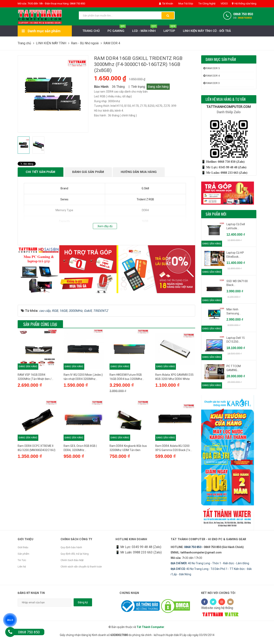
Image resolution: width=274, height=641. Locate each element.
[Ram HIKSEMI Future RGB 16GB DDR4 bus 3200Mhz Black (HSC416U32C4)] (129, 349)
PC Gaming (116, 29)
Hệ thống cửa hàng (245, 3)
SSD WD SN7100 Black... (237, 283)
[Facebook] (204, 602)
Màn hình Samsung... (233, 311)
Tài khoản (167, 3)
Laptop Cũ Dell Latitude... (235, 226)
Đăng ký (83, 602)
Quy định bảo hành (71, 547)
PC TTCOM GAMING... (233, 368)
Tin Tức (22, 560)
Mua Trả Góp (185, 3)
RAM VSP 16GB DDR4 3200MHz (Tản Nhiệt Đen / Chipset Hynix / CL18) (35, 377)
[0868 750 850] (10, 632)
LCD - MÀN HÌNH (144, 29)
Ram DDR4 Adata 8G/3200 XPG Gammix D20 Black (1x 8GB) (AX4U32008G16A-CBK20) (172, 448)
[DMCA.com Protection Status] (175, 606)
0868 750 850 (243, 14)
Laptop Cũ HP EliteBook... (235, 254)
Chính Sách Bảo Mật (72, 560)
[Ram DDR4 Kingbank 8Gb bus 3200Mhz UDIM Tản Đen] (129, 420)
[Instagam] (221, 602)
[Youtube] (230, 602)
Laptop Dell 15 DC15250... (235, 339)
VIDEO (224, 3)
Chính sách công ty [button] (76, 539)
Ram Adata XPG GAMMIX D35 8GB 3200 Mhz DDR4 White (174, 377)
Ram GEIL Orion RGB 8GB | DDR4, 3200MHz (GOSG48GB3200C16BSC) (80, 448)
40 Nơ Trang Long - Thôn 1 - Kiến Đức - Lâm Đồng (210, 563)
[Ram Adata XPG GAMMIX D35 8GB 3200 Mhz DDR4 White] (175, 349)
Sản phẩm (23, 553)
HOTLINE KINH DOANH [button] (131, 539)
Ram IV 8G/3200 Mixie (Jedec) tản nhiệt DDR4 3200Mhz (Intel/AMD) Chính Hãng (83, 377)
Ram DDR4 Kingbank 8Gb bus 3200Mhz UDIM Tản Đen (128, 448)
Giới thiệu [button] (25, 539)
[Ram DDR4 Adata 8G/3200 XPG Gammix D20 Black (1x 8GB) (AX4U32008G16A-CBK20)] (175, 420)
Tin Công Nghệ (206, 3)
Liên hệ (22, 566)
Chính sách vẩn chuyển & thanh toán (81, 566)
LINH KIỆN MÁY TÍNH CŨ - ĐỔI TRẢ (207, 31)
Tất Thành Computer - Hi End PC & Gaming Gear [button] (208, 539)
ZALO (10, 620)
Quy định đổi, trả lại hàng (75, 553)
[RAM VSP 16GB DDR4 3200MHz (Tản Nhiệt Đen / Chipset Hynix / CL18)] (38, 349)
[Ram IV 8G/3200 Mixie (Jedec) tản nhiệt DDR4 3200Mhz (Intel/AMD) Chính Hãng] (84, 349)
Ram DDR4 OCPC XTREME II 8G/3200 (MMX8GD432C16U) (36, 448)
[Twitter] (213, 602)
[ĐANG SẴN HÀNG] (214, 230)
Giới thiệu (23, 547)
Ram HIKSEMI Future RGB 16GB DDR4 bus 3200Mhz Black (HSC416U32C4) (126, 377)
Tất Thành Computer (150, 627)
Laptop (169, 29)
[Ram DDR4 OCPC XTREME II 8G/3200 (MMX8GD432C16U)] (38, 420)
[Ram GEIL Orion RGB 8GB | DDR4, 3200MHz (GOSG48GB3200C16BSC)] (84, 420)
